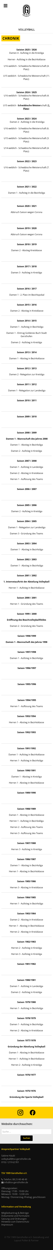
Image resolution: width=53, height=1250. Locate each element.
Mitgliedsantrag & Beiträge (15, 1212)
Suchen (26, 1138)
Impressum (7, 1224)
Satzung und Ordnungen (14, 1218)
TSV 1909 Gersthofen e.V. (19, 1237)
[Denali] (26, 10)
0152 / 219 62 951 (10, 1162)
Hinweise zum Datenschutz (15, 1221)
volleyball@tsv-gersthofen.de (16, 1158)
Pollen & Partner (30, 1240)
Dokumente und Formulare (15, 1215)
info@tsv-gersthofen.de (16, 1182)
